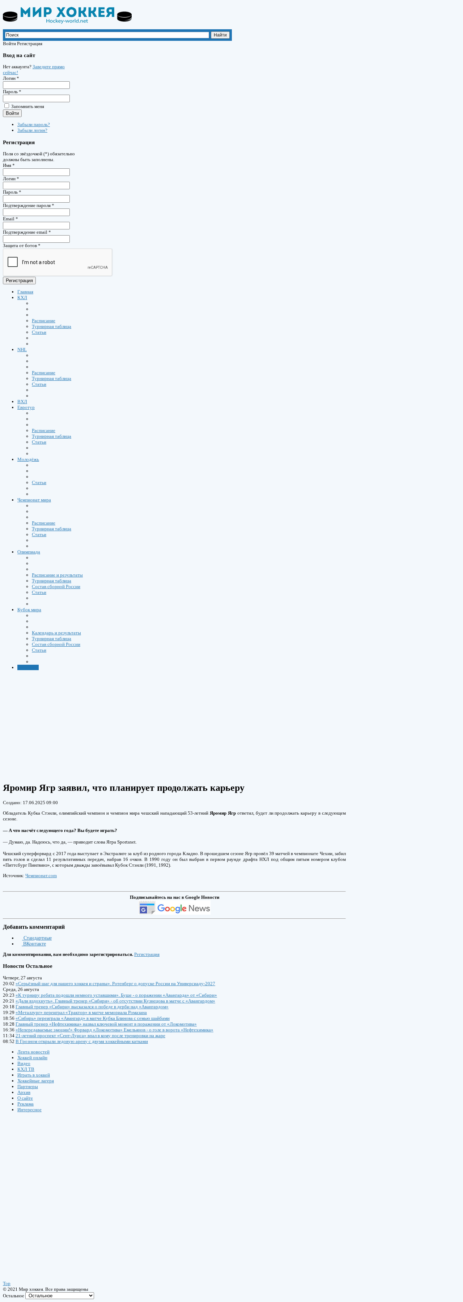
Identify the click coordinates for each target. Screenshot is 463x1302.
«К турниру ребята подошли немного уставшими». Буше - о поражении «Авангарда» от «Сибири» (116, 995)
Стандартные (37, 938)
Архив (23, 1092)
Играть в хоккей (33, 1075)
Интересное (29, 1109)
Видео (23, 1063)
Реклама (25, 1104)
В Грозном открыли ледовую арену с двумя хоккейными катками (82, 1041)
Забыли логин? (32, 130)
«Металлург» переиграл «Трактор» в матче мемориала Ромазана (81, 1012)
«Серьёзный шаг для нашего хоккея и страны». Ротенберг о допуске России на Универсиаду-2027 (115, 983)
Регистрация (19, 280)
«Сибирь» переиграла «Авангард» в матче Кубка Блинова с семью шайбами (93, 1018)
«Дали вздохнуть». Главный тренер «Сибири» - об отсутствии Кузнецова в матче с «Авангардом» (115, 1001)
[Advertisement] (220, 725)
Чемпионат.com (41, 875)
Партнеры (27, 1086)
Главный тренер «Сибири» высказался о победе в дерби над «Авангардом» (92, 1006)
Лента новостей (33, 1052)
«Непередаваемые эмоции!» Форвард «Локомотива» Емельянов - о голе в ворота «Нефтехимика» (114, 1029)
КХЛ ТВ (25, 1069)
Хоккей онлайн (32, 1057)
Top (6, 1283)
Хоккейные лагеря (35, 1080)
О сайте (25, 1098)
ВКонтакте (34, 944)
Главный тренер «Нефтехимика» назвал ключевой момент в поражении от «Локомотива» (106, 1024)
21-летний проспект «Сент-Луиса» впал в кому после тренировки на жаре (90, 1035)
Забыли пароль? (33, 124)
